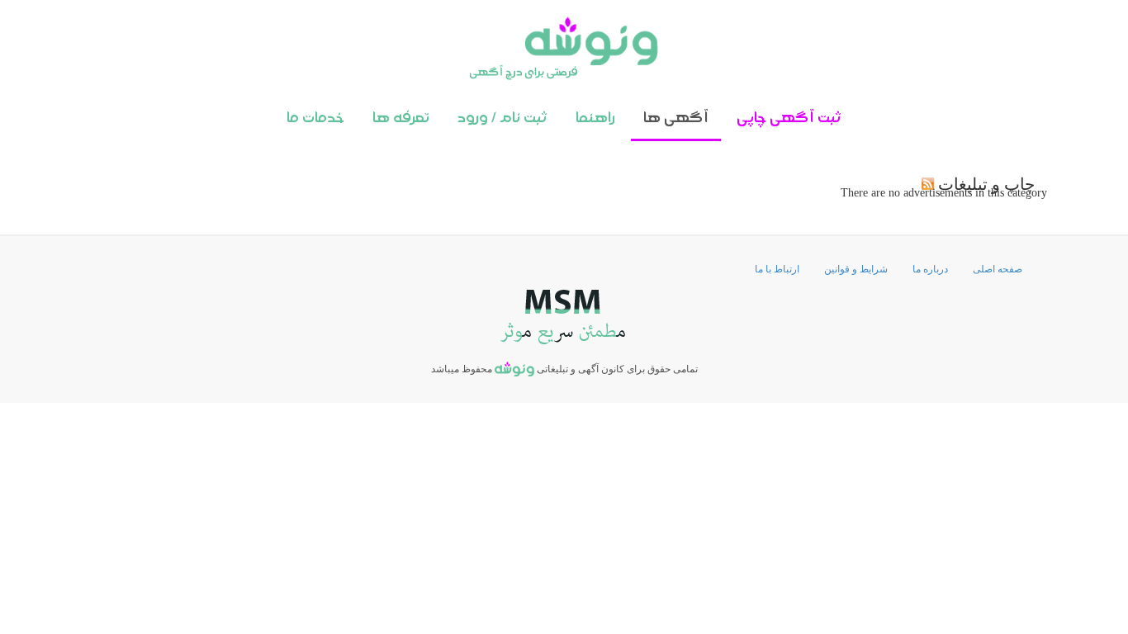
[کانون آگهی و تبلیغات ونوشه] (564, 48)
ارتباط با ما (777, 269)
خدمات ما (315, 118)
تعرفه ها (400, 118)
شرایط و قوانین (856, 269)
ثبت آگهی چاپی (789, 118)
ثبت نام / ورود (502, 118)
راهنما (595, 118)
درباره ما (930, 269)
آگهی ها (676, 118)
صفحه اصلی (997, 269)
